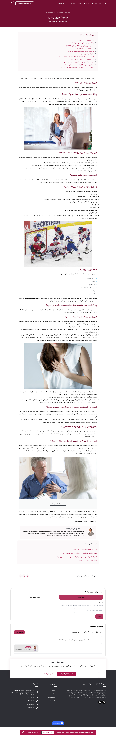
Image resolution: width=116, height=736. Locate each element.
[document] (58, 368)
